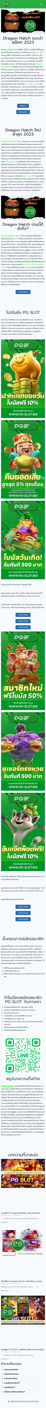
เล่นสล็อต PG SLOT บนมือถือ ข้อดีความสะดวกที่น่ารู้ (22, 1349)
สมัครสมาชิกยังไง (11, 1369)
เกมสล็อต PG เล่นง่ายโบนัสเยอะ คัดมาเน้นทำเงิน (20, 1213)
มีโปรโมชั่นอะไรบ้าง (11, 1374)
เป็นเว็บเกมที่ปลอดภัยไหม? (14, 1391)
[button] (23, 1369)
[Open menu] (41, 4)
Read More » (5, 1222)
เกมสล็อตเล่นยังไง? (12, 1382)
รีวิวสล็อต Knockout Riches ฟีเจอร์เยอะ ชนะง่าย (21, 1281)
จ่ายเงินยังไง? (9, 1387)
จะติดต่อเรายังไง (10, 1378)
